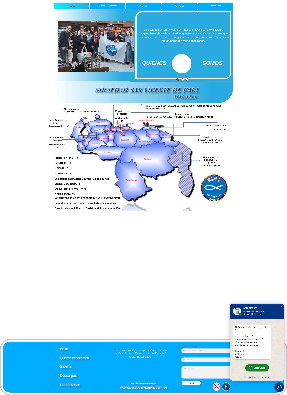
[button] (281, 306)
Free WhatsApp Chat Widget (258, 377)
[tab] (177, 79)
